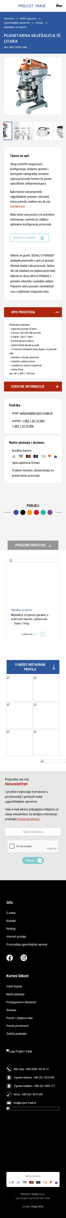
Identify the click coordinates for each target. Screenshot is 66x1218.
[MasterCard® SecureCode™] (49, 456)
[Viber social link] (49, 512)
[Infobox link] (58, 6)
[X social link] (22, 512)
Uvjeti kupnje (14, 986)
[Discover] (43, 456)
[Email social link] (29, 512)
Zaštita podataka (16, 1033)
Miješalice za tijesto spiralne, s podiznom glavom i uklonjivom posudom (29, 619)
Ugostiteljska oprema (16, 22)
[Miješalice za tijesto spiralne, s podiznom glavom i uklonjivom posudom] (33, 582)
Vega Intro (37, 1206)
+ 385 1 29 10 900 (23, 426)
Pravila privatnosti (17, 1026)
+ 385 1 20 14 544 (33, 421)
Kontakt (11, 921)
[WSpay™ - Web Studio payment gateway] (11, 1182)
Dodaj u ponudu (24, 237)
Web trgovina (28, 18)
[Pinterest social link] (36, 512)
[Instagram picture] (19, 689)
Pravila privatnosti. (28, 819)
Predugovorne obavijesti (21, 1002)
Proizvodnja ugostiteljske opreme (26, 944)
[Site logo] (32, 6)
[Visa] (21, 456)
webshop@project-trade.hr (36, 413)
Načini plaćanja (15, 994)
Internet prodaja (16, 936)
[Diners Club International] (14, 456)
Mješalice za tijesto (15, 27)
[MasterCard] (28, 456)
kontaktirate (17, 206)
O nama (10, 913)
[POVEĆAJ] (10, 109)
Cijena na (29, 634)
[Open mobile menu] (5, 6)
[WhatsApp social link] (43, 512)
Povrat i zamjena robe (19, 1018)
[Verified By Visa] (55, 456)
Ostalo (39, 22)
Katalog (10, 928)
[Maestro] (36, 456)
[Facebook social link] (16, 512)
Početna (9, 18)
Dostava (11, 1010)
